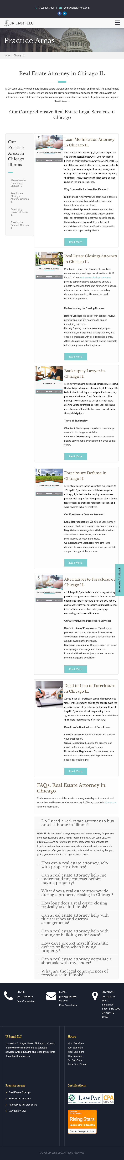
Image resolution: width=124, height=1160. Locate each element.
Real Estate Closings (20, 1092)
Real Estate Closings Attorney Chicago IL (19, 197)
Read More (75, 242)
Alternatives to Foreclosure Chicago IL (18, 183)
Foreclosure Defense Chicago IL (19, 225)
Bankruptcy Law (17, 1110)
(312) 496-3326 (46, 7)
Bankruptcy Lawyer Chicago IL (19, 212)
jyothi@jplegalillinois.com (76, 7)
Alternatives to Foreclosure (23, 1104)
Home (7, 55)
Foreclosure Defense (20, 1098)
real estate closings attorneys (95, 277)
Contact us (111, 802)
